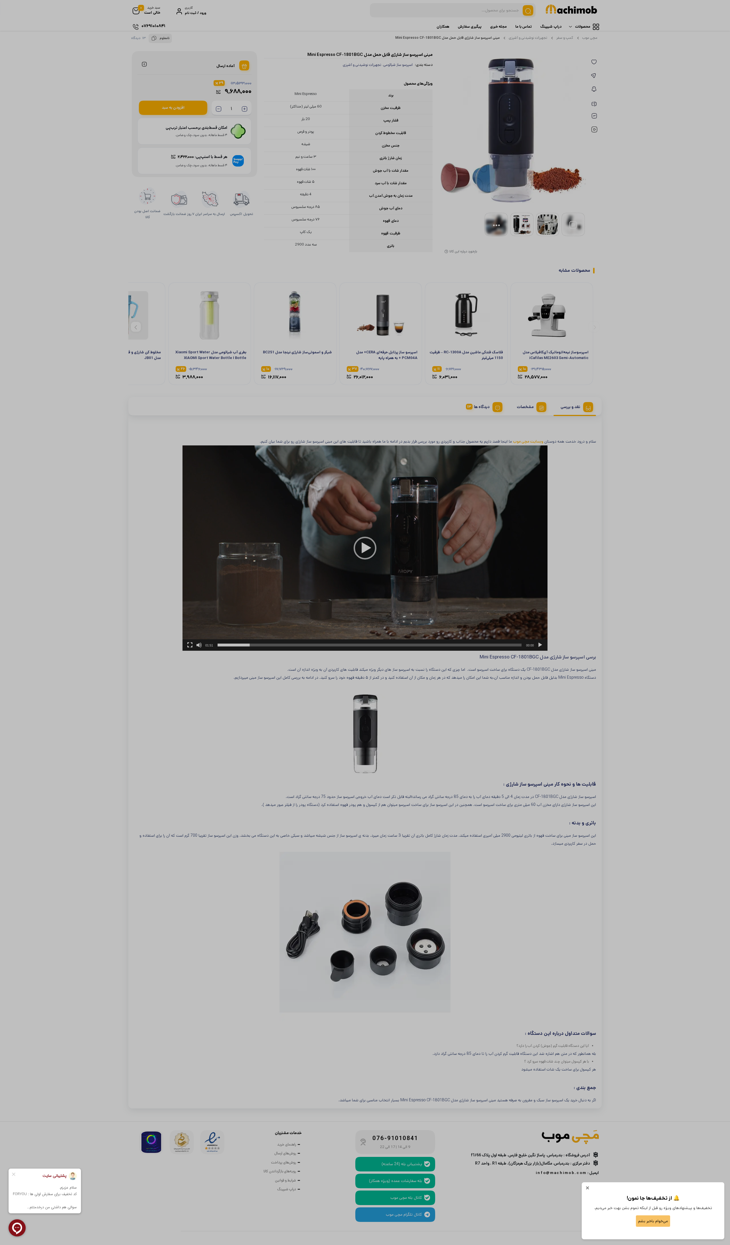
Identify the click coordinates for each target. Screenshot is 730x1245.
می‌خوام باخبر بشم (653, 1221)
